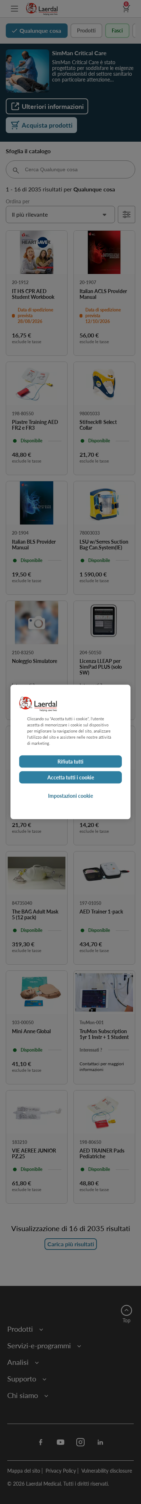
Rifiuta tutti (70, 761)
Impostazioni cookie (70, 796)
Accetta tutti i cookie (70, 777)
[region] (70, 752)
